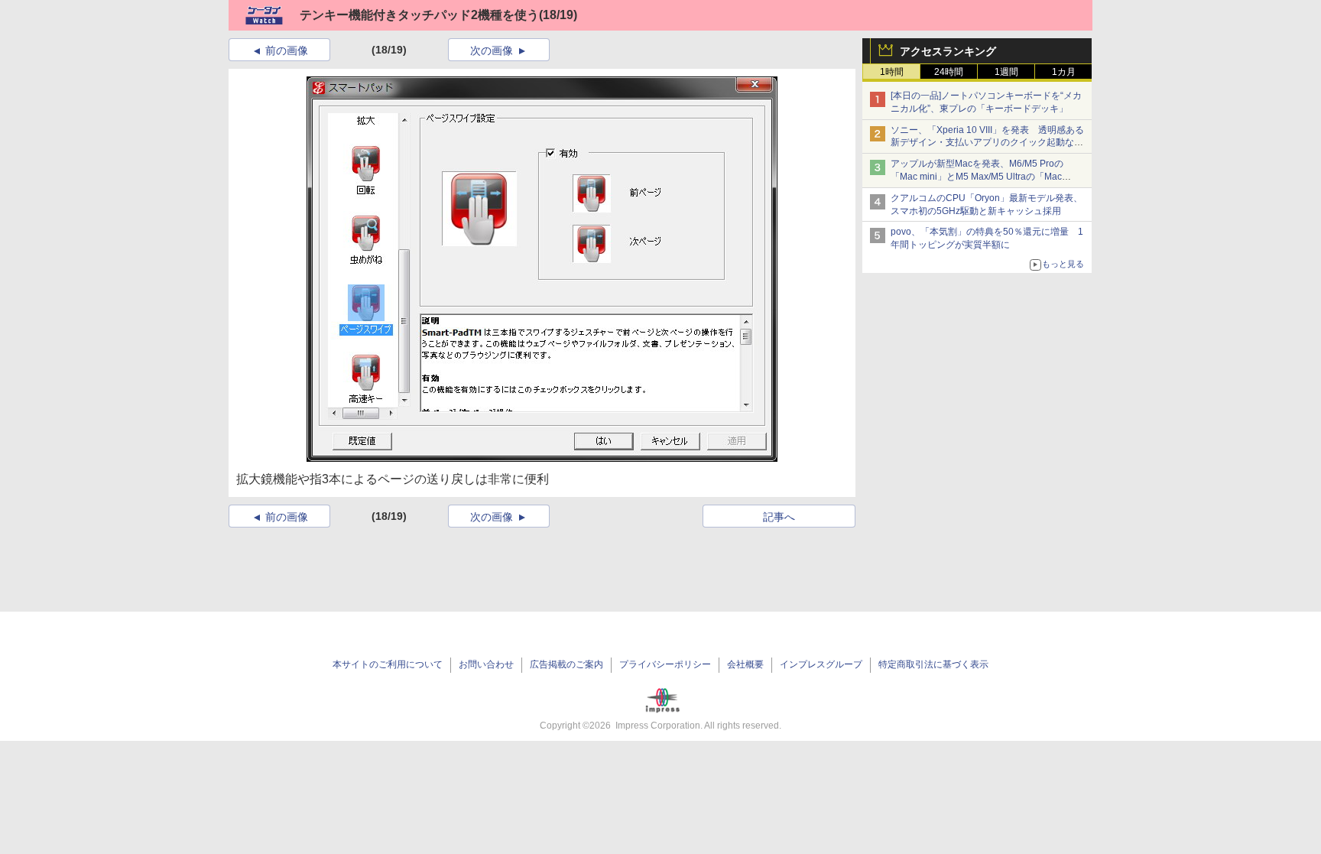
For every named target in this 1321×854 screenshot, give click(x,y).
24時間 (948, 72)
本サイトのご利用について (388, 664)
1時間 (892, 72)
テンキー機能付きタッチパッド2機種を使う (419, 14)
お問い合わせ (486, 664)
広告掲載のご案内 (566, 664)
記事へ (779, 517)
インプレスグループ (821, 664)
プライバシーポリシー (665, 664)
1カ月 (1064, 72)
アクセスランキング (948, 51)
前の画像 (286, 50)
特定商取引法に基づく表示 (933, 664)
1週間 (1006, 72)
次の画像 (491, 50)
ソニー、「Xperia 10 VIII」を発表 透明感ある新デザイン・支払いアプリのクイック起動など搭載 (987, 143)
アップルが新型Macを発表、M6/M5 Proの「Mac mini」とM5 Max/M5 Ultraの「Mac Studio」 (977, 176)
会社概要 (745, 664)
